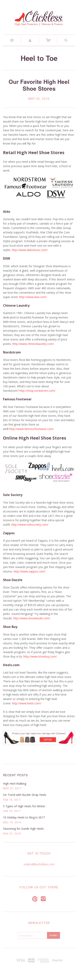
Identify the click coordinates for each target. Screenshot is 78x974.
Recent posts (15, 775)
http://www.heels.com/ (26, 703)
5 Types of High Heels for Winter (24, 806)
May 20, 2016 (39, 98)
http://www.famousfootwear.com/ (31, 429)
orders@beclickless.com (39, 864)
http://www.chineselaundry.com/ (33, 344)
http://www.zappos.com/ (29, 571)
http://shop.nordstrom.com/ (37, 391)
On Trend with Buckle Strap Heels (24, 795)
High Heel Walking (14, 783)
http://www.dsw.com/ (33, 297)
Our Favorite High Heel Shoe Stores (39, 84)
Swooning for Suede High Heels (23, 828)
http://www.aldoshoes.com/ (30, 250)
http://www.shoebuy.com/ (40, 656)
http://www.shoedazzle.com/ (31, 618)
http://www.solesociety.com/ (29, 524)
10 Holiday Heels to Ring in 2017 (24, 817)
